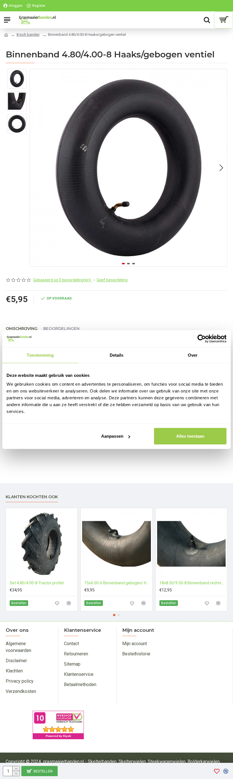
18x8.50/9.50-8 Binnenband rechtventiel (192, 583)
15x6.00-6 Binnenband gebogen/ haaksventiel (117, 583)
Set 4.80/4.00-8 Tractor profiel (37, 583)
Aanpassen (112, 436)
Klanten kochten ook (32, 497)
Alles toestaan (190, 436)
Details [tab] (117, 354)
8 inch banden (27, 34)
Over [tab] (192, 354)
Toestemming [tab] (40, 354)
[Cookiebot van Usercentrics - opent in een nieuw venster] (201, 338)
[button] (35, 167)
